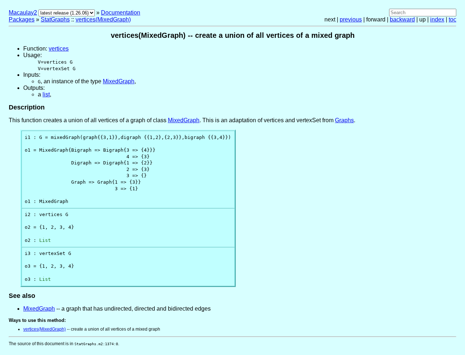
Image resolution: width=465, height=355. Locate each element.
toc (452, 19)
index (437, 19)
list (46, 94)
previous (351, 19)
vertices (59, 48)
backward (402, 19)
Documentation (120, 12)
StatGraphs (55, 19)
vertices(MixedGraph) (103, 19)
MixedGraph (118, 81)
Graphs (344, 120)
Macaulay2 (23, 12)
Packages (22, 19)
